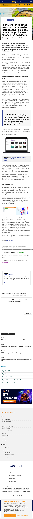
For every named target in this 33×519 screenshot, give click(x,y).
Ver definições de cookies (22, 515)
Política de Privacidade (15, 475)
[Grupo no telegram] (27, 5)
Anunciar (13, 478)
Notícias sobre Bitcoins (7, 421)
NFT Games (4, 440)
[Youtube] (24, 5)
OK (10, 515)
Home (4, 20)
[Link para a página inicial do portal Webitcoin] (16, 466)
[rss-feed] (30, 5)
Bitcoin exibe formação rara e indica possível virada (16, 346)
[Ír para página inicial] (16, 2)
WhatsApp (21, 252)
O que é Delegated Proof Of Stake (9, 457)
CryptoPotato (10, 240)
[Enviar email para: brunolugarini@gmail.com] (4, 282)
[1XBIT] (16, 396)
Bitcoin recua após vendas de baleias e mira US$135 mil (16, 360)
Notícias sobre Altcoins (7, 424)
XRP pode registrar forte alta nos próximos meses (15, 353)
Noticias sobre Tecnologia (7, 426)
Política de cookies (9, 512)
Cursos (3, 438)
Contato (13, 472)
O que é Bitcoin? (6, 371)
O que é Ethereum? (6, 374)
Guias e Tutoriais (5, 435)
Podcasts (4, 433)
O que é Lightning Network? (8, 454)
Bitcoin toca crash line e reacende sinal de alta (14, 340)
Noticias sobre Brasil (6, 428)
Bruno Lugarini (8, 274)
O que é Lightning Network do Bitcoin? (11, 380)
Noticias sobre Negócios (7, 431)
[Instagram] (16, 5)
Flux (24, 89)
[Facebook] (22, 5)
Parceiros (13, 481)
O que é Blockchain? (7, 377)
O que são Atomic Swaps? (8, 383)
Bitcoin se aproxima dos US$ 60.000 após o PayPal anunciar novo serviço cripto (15, 159)
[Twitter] (19, 5)
